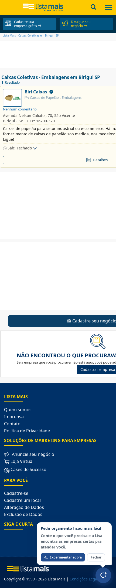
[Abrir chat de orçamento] (103, 575)
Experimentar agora (66, 557)
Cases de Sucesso (28, 469)
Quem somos (18, 410)
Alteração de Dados (24, 507)
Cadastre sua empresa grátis (26, 23)
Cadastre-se (16, 493)
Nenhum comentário (20, 109)
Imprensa (14, 417)
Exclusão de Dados (23, 514)
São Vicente (64, 115)
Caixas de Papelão (44, 97)
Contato (12, 424)
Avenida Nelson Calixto (24, 115)
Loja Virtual (21, 461)
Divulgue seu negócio (80, 23)
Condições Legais (85, 579)
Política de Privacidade (27, 431)
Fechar (96, 557)
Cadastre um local (22, 500)
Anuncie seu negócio (33, 454)
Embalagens (71, 97)
